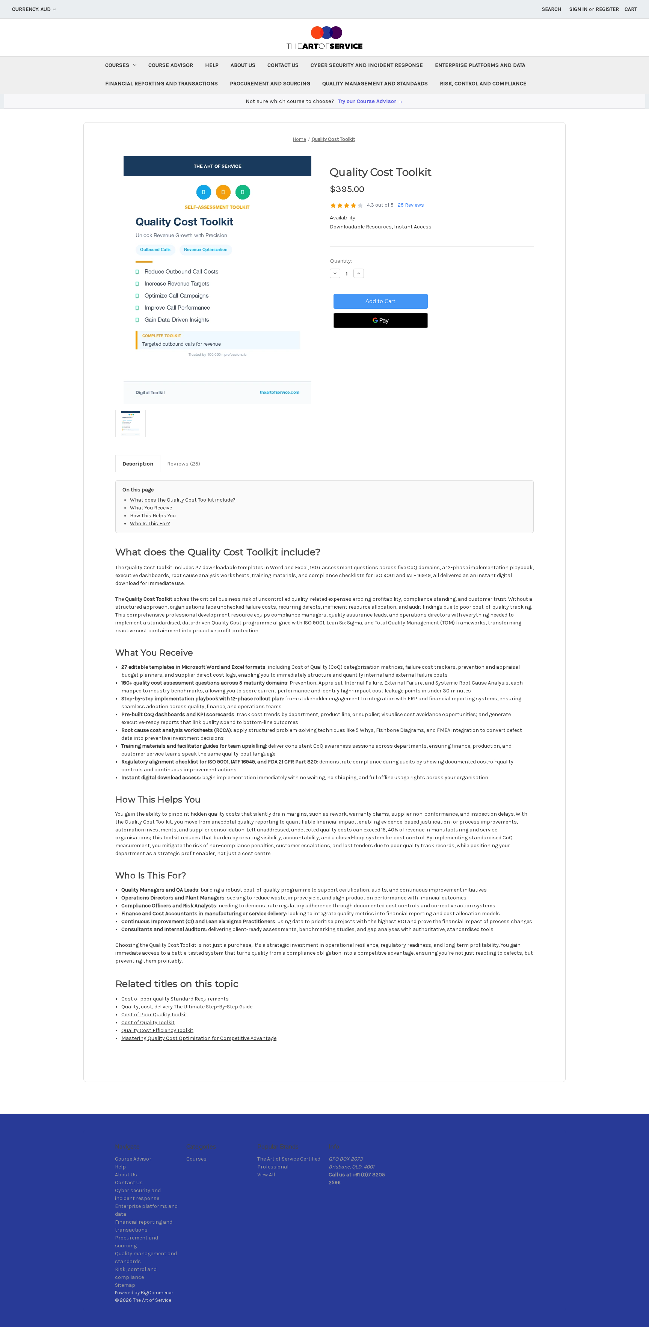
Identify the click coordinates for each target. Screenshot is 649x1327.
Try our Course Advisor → (370, 101)
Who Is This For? (150, 523)
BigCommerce (157, 1292)
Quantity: (341, 261)
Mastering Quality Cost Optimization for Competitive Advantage (198, 1038)
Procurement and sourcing (270, 83)
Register (607, 9)
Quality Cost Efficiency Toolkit (157, 1030)
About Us (243, 65)
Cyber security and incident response (367, 65)
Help (212, 65)
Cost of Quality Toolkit (148, 1022)
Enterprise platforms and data (480, 65)
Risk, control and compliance (483, 83)
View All (266, 1174)
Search (551, 9)
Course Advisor (170, 65)
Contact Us (283, 65)
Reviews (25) (183, 463)
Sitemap (125, 1285)
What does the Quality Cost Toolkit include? (182, 500)
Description (137, 463)
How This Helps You (153, 515)
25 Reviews (411, 205)
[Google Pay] (381, 320)
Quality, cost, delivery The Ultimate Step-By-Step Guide (186, 1007)
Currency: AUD (32, 9)
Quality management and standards (375, 83)
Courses (117, 65)
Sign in (578, 9)
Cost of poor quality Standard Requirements (175, 999)
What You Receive (151, 508)
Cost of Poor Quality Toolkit (154, 1014)
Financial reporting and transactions (161, 83)
